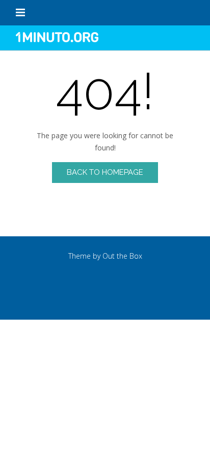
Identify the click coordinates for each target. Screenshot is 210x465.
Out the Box (122, 256)
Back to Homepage (105, 172)
